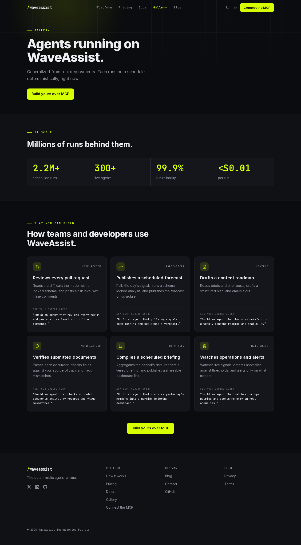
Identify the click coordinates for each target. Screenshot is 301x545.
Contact (171, 484)
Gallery (160, 7)
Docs (143, 7)
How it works (116, 476)
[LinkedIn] (37, 487)
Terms (229, 484)
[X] (29, 487)
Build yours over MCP (51, 94)
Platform (104, 7)
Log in (231, 7)
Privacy (230, 476)
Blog (177, 7)
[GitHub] (45, 487)
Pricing (125, 7)
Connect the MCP (257, 7)
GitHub (170, 492)
